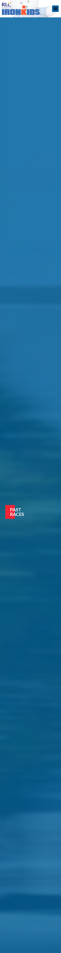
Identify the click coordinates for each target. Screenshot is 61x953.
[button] (55, 8)
